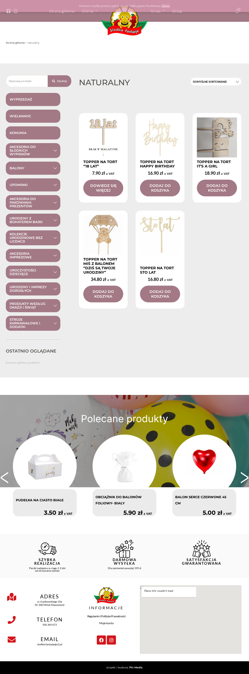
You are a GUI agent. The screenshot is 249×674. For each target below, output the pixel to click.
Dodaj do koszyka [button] (160, 188)
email (50, 639)
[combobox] (27, 81)
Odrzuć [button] (165, 6)
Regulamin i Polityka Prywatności (106, 616)
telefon (50, 619)
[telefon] (12, 620)
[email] (12, 640)
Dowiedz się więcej (103, 188)
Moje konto (106, 623)
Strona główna (15, 42)
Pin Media (136, 667)
